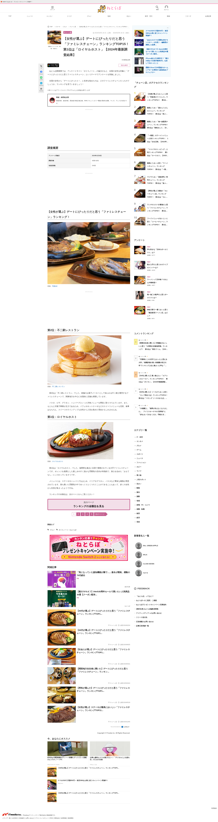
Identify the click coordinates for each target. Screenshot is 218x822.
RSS (51, 818)
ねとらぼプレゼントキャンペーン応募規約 (150, 604)
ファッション (141, 462)
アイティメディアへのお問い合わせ (148, 613)
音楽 (138, 522)
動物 (168, 16)
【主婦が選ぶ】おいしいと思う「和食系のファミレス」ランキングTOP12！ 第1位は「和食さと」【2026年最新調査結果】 (157, 100)
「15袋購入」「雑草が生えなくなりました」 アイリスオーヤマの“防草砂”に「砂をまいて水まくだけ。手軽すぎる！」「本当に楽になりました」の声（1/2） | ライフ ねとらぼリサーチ (153, 414)
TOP (9, 16)
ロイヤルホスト (57, 461)
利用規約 (214, 808)
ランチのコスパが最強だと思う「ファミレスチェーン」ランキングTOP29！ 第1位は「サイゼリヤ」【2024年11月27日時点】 (157, 211)
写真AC (55, 286)
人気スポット (141, 479)
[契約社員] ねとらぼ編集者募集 (146, 609)
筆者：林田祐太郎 (62, 97)
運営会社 (57, 818)
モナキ (145, 573)
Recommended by (116, 726)
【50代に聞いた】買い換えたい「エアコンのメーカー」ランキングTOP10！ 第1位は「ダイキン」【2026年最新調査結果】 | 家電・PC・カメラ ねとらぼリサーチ (153, 382)
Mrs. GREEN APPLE (150, 546)
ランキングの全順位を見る (88, 506)
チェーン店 (67, 32)
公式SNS (15, 818)
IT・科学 (140, 437)
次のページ (99, 514)
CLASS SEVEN (148, 564)
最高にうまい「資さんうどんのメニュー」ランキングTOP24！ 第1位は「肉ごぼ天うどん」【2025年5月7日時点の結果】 (157, 114)
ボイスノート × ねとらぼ (67, 530)
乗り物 (139, 475)
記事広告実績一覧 (141, 626)
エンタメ (49, 16)
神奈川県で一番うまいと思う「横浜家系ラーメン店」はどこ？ (157, 313)
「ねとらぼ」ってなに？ (144, 596)
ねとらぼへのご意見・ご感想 (145, 600)
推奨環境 (70, 818)
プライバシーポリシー (42, 818)
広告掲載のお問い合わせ (144, 622)
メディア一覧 (6, 818)
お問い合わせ (30, 818)
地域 (109, 16)
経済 (138, 518)
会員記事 (208, 16)
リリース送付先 (140, 617)
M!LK (145, 555)
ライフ (139, 471)
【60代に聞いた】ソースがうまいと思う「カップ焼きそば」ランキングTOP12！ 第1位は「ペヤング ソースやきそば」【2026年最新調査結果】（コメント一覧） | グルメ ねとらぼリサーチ (154, 398)
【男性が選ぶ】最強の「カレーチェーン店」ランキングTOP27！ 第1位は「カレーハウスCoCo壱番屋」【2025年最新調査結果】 (157, 197)
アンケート (139, 240)
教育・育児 (148, 16)
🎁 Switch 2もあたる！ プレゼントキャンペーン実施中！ (16, 1)
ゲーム (139, 450)
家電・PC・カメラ (143, 505)
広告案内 (22, 818)
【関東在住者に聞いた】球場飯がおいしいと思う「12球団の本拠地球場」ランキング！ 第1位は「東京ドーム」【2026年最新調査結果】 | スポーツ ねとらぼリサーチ (153, 349)
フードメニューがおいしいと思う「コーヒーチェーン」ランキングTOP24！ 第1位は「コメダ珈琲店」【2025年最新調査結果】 (157, 225)
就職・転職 (141, 509)
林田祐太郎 (126, 60)
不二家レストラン (58, 386)
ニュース (30, 16)
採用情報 (64, 818)
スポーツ (140, 454)
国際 (138, 496)
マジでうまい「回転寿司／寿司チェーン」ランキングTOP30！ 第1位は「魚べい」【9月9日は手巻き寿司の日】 (157, 183)
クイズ (69, 16)
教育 (138, 513)
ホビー (139, 467)
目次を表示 (124, 65)
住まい (129, 16)
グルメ (89, 16)
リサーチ (188, 16)
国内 (138, 492)
